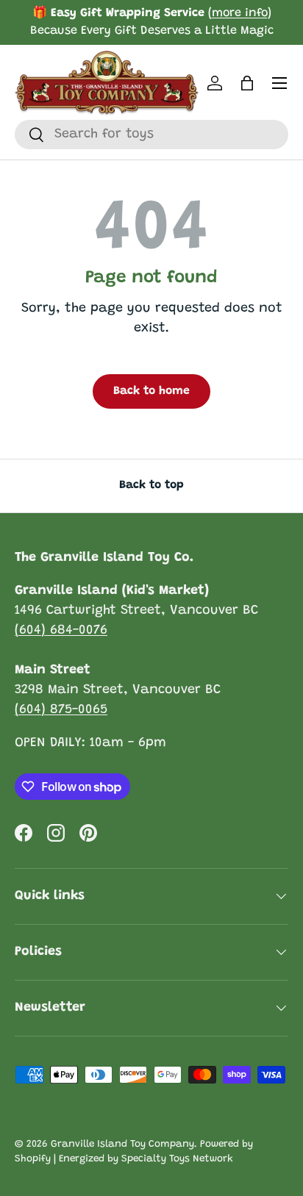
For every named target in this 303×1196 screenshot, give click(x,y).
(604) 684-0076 (61, 630)
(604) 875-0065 (61, 710)
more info (240, 13)
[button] (247, 83)
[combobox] (151, 134)
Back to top (151, 485)
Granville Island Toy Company (122, 1144)
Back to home (151, 391)
